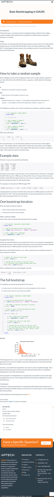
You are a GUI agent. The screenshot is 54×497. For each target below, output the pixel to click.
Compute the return (10, 420)
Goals (4, 409)
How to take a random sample (11, 411)
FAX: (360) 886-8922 (44, 466)
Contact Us (26, 475)
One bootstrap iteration (9, 415)
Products (26, 459)
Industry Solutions (28, 462)
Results (7, 427)
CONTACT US (46, 443)
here (28, 394)
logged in (11, 401)
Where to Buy (27, 467)
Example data (6, 413)
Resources (26, 470)
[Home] (5, 21)
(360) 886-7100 (42, 463)
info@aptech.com (43, 459)
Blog (24, 472)
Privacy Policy (48, 496)
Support (25, 464)
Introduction (6, 406)
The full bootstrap (7, 424)
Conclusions (8, 429)
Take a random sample (11, 418)
